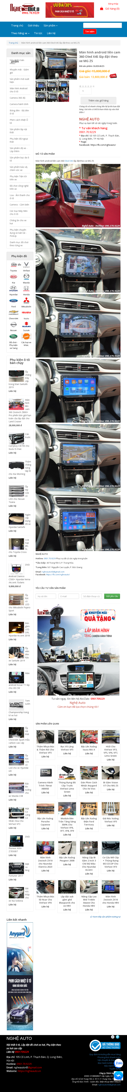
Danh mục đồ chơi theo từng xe (19, 244)
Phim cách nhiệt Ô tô (19, 121)
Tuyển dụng (114, 1068)
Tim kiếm (89, 31)
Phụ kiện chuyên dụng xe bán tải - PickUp (18, 232)
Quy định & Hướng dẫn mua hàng (104, 1054)
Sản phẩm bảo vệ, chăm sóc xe (19, 168)
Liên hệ (51, 33)
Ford (13, 306)
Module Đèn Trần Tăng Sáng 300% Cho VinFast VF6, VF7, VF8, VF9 (67, 824)
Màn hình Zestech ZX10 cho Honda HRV (110, 899)
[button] (39, 64)
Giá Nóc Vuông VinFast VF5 (111, 820)
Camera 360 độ (17, 97)
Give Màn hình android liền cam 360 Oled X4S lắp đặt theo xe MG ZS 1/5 (83, 86)
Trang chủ (17, 25)
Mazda (26, 282)
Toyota (13, 270)
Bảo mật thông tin (112, 1065)
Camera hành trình (19, 104)
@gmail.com (35, 1067)
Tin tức (38, 33)
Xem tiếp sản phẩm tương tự (106, 916)
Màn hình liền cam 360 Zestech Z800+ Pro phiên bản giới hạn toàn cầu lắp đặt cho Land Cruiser (20, 410)
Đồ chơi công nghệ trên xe (19, 187)
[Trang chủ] (25, 9)
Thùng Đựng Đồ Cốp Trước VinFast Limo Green (67, 787)
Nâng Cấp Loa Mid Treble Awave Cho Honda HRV (88, 901)
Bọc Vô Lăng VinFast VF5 (67, 748)
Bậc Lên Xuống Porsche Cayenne (45, 821)
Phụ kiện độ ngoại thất (19, 140)
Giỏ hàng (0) (112, 8)
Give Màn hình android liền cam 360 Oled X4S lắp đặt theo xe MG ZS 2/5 (85, 86)
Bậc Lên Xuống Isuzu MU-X (89, 748)
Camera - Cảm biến (19, 204)
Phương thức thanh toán (109, 1057)
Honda (26, 294)
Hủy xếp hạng (80, 86)
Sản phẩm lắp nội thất (18, 131)
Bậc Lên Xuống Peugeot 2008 (67, 859)
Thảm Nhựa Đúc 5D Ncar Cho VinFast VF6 (45, 899)
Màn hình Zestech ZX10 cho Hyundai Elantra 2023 (45, 862)
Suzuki (26, 330)
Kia (13, 282)
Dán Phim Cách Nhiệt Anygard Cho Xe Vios (89, 785)
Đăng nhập (113, 3)
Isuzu (26, 318)
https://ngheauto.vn (29, 1071)
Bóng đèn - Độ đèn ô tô (19, 112)
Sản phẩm (50, 25)
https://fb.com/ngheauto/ (58, 574)
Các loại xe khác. (26, 344)
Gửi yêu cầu (112, 596)
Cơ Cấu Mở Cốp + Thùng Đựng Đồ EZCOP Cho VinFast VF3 (111, 862)
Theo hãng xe (19, 33)
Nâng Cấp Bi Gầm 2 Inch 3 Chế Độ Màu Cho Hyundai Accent (89, 863)
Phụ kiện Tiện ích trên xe (18, 178)
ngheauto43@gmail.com (53, 571)
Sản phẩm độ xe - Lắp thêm (18, 150)
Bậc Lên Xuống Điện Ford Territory (89, 821)
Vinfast (26, 270)
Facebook (115, 1037)
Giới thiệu (33, 25)
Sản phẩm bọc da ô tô (19, 159)
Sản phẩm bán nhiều (17, 62)
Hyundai (14, 294)
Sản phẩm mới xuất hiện (19, 80)
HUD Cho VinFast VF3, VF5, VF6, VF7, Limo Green (111, 751)
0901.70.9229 (87, 132)
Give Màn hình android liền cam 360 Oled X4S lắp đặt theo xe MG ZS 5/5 (93, 86)
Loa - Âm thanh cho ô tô (20, 197)
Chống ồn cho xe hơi (18, 222)
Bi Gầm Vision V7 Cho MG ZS (110, 784)
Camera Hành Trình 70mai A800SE (45, 785)
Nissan (13, 330)
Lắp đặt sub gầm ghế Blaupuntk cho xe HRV (67, 901)
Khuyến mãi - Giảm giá (19, 71)
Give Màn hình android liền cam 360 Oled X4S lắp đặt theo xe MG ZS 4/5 (91, 86)
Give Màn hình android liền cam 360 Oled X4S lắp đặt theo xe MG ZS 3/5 (88, 86)
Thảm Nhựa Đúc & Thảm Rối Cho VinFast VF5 (45, 749)
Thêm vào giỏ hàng (98, 100)
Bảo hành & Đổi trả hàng (109, 1063)
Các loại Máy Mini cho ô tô (18, 212)
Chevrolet (13, 318)
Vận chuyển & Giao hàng (109, 1060)
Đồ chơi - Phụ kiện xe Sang (13, 345)
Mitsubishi (26, 306)
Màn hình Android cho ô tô (18, 90)
